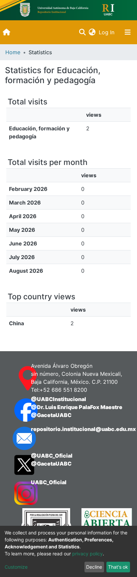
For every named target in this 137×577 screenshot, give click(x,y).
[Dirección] (16, 378)
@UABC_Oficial (51, 455)
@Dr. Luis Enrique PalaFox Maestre (76, 407)
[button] (91, 32)
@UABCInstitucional (58, 399)
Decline (94, 567)
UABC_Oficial (49, 482)
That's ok (118, 567)
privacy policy (87, 553)
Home (12, 52)
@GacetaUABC (51, 415)
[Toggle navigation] (127, 32)
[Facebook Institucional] (16, 410)
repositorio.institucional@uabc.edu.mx (83, 429)
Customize (16, 567)
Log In (107, 32)
